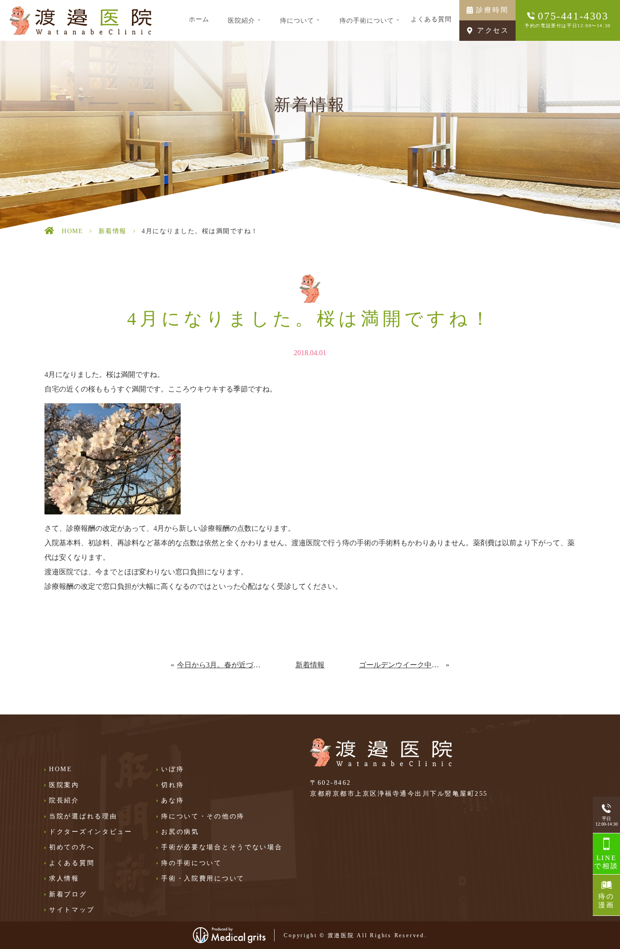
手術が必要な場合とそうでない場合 (222, 847)
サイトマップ (71, 909)
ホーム (199, 19)
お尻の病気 (180, 831)
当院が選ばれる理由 (83, 816)
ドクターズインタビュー (91, 831)
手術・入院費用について (203, 878)
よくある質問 (431, 19)
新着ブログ (68, 894)
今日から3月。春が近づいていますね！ (219, 665)
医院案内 (64, 785)
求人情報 (64, 878)
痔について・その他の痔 (203, 816)
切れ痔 (172, 785)
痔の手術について (191, 863)
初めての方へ (71, 847)
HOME (72, 231)
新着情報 (112, 231)
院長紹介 (64, 800)
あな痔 (172, 800)
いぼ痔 (172, 769)
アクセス (493, 30)
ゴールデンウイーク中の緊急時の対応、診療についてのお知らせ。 (402, 665)
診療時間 (492, 10)
